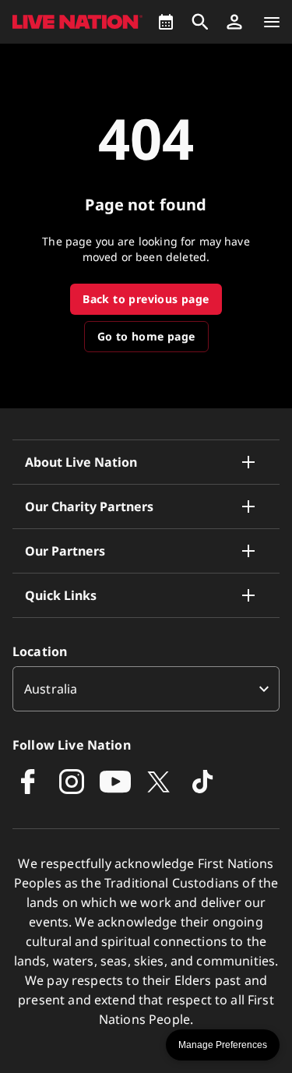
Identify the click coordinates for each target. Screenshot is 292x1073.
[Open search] (200, 22)
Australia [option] (50, 688)
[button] (234, 22)
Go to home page (146, 336)
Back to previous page (146, 298)
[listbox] (146, 689)
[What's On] (166, 22)
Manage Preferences (222, 1044)
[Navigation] (272, 22)
